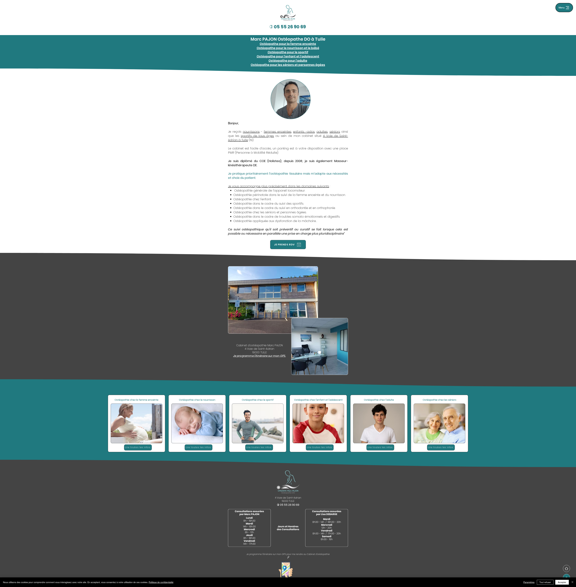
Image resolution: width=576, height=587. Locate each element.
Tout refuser (545, 582)
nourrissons (251, 132)
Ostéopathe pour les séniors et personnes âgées (288, 65)
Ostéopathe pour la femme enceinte (288, 44)
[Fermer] (572, 582)
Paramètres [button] (528, 582)
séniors (335, 132)
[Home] (566, 568)
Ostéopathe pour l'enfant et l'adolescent (288, 56)
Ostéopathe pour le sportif (288, 52)
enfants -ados (304, 132)
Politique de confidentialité (161, 582)
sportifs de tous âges (257, 136)
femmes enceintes (277, 132)
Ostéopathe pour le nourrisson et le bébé (288, 48)
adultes (322, 132)
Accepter (562, 582)
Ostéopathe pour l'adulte (287, 60)
